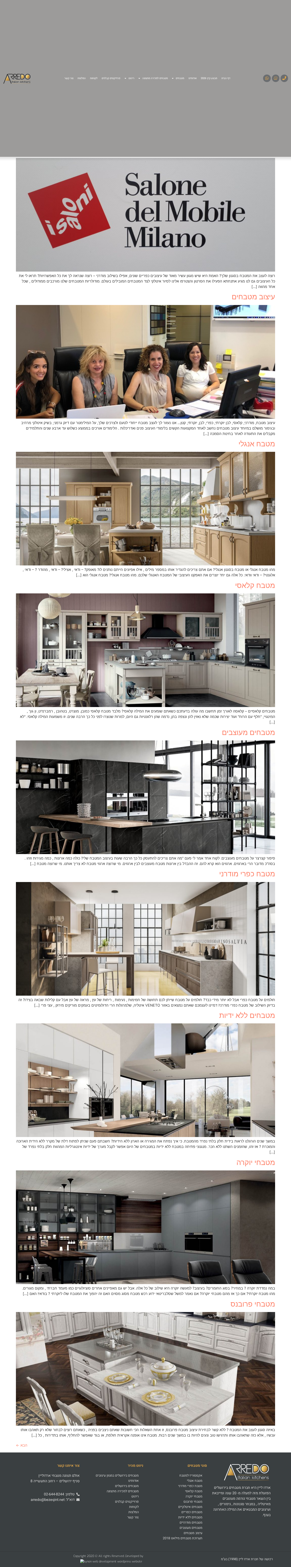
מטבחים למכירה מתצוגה (155, 78)
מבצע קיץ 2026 (209, 78)
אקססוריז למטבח (190, 1475)
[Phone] (284, 78)
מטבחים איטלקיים (190, 1507)
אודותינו (192, 78)
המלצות (82, 78)
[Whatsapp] (267, 78)
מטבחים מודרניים (191, 1522)
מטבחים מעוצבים (248, 732)
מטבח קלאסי (255, 585)
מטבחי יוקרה (255, 1162)
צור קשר (68, 78)
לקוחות (94, 78)
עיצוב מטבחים (253, 296)
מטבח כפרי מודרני (247, 873)
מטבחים (180, 78)
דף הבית (225, 78)
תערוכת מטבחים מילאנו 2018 (182, 1538)
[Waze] (275, 78)
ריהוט (131, 78)
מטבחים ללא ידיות (247, 1015)
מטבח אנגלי (256, 443)
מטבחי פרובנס (253, 1304)
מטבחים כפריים (191, 1512)
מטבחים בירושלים (127, 1486)
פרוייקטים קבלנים (111, 78)
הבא (21, 1445)
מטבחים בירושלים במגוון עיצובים (117, 1475)
